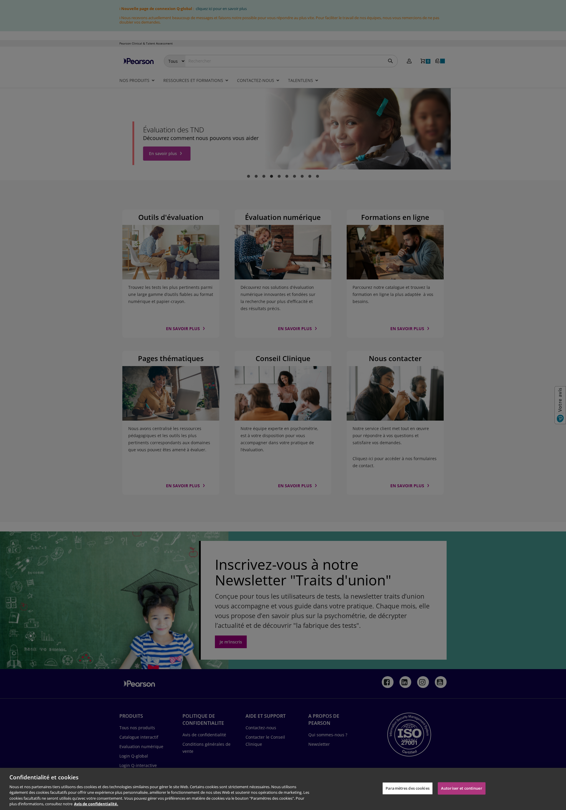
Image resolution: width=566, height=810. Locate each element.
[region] (283, 789)
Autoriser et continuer (461, 788)
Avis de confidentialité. (96, 803)
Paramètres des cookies (408, 788)
